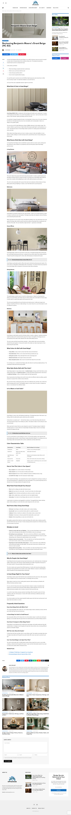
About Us (28, 808)
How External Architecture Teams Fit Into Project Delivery (63, 37)
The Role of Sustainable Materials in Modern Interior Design (13, 695)
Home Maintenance (55, 27)
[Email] (3, 74)
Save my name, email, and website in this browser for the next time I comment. (18, 757)
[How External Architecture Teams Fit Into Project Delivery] (55, 38)
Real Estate (55, 7)
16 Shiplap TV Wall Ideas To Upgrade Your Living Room (21, 652)
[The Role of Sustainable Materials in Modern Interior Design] (13, 685)
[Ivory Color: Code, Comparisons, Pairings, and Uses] (38, 685)
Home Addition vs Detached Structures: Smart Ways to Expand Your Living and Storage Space (64, 48)
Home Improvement (33, 7)
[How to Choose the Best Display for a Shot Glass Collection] (55, 43)
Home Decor (15, 7)
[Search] (68, 8)
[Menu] (3, 8)
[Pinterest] (3, 71)
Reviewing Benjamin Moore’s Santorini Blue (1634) (20, 654)
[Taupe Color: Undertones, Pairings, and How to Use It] (13, 704)
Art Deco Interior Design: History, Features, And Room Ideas (12, 733)
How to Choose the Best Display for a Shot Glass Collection (64, 43)
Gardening (48, 7)
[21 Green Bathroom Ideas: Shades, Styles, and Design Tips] (38, 723)
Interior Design (23, 7)
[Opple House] (35, 3)
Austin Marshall (12, 665)
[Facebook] (3, 62)
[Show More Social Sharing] (27, 54)
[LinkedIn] (3, 68)
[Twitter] (3, 65)
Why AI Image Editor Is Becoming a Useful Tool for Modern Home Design (38, 714)
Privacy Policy (57, 794)
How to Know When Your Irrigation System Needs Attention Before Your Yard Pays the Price (60, 30)
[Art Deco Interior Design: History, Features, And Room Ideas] (13, 723)
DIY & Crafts (42, 7)
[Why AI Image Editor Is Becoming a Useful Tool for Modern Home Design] (38, 704)
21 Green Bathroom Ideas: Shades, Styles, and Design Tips (38, 733)
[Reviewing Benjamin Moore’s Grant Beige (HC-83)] (24, 37)
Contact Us (34, 808)
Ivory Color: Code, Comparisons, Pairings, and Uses (38, 695)
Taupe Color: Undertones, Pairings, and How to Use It (13, 714)
